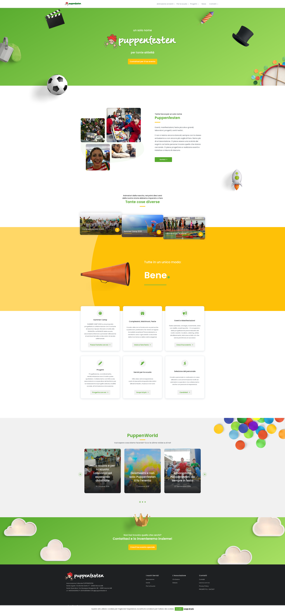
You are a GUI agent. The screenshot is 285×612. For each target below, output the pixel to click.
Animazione (150, 579)
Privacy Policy (204, 586)
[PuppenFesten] (73, 4)
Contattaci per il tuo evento (142, 61)
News (204, 4)
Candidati (184, 392)
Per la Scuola (150, 586)
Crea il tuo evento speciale (142, 547)
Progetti (193, 4)
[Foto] (93, 130)
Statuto (175, 583)
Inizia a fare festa (141, 345)
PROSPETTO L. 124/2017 (207, 589)
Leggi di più (189, 609)
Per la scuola (182, 4)
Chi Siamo (176, 579)
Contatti (213, 4)
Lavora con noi (204, 583)
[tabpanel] (102, 471)
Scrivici (163, 159)
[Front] (89, 576)
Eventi (148, 583)
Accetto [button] (179, 609)
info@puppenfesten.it (99, 591)
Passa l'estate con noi (99, 345)
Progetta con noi (99, 392)
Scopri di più (141, 392)
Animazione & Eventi (165, 4)
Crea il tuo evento (183, 345)
